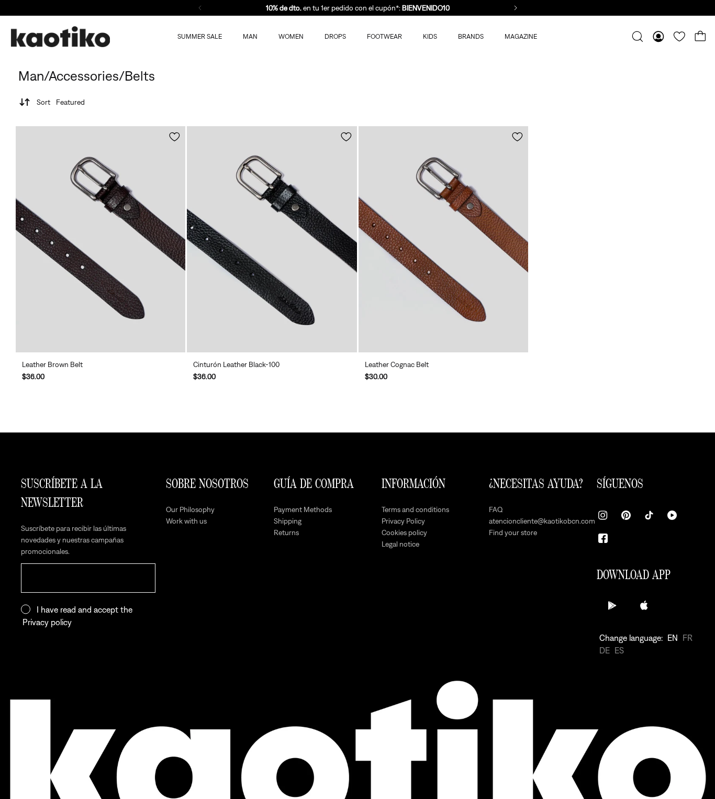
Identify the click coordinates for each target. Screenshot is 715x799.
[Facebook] (603, 538)
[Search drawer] (637, 36)
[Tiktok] (649, 515)
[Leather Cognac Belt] (443, 239)
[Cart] (700, 36)
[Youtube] (672, 515)
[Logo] (60, 37)
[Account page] (658, 36)
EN (672, 637)
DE (604, 650)
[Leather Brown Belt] (100, 239)
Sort (61, 102)
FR (687, 637)
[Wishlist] (679, 36)
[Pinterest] (626, 515)
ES (619, 650)
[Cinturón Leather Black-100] (271, 239)
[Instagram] (603, 515)
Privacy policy (47, 622)
